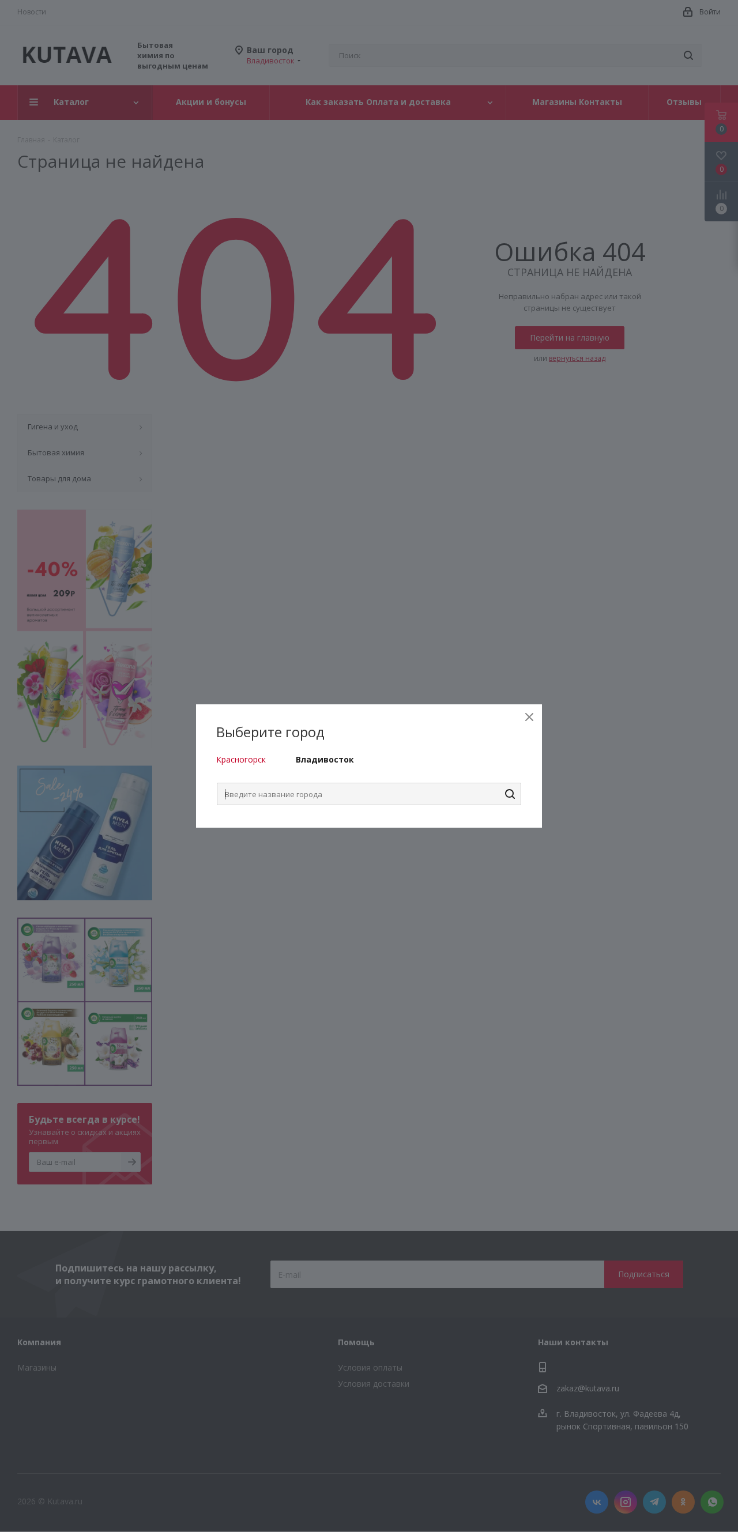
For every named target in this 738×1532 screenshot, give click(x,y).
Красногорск (241, 759)
